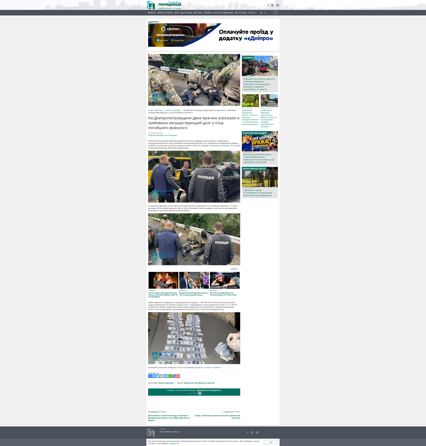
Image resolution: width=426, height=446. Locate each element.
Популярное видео (255, 133)
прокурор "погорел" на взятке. (207, 367)
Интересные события (205, 383)
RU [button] (261, 13)
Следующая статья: (217, 415)
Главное (248, 57)
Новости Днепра (155, 110)
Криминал (189, 383)
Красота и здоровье (223, 12)
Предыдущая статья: (169, 416)
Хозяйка (208, 12)
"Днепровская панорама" (220, 145)
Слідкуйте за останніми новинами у (194, 391)
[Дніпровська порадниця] (152, 432)
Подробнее (174, 443)
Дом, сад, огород (183, 12)
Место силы (241, 12)
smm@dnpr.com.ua (170, 432)
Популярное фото (254, 168)
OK (271, 442)
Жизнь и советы (165, 12)
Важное (152, 12)
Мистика (197, 12)
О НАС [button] (251, 12)
